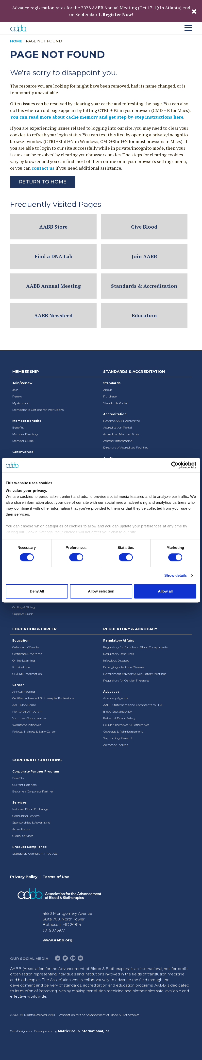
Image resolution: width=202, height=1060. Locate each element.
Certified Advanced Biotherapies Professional (43, 698)
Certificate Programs (27, 654)
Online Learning (23, 660)
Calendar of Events (25, 647)
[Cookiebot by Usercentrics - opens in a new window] (174, 465)
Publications (21, 667)
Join (15, 390)
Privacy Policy (23, 876)
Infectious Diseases (116, 660)
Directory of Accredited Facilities (125, 447)
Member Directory (25, 434)
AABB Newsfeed (53, 315)
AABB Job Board (24, 705)
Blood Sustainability (117, 711)
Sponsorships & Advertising (31, 822)
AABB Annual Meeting (53, 286)
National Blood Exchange (30, 809)
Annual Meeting (23, 691)
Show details (175, 576)
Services (19, 802)
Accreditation (115, 414)
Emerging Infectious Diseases (123, 667)
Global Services (22, 836)
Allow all (165, 591)
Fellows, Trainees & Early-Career (34, 731)
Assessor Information (118, 441)
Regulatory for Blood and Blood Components (135, 647)
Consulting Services (25, 816)
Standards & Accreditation (144, 286)
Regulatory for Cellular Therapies (126, 680)
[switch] (76, 557)
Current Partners (24, 785)
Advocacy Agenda (115, 698)
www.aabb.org (57, 940)
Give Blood (144, 226)
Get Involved (23, 452)
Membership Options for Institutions (38, 410)
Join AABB (144, 256)
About (107, 390)
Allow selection (101, 591)
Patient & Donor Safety (119, 718)
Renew (17, 396)
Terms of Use (56, 876)
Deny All (37, 591)
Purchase (110, 396)
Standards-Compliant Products (34, 853)
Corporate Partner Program (35, 771)
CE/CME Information (27, 674)
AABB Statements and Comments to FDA (132, 705)
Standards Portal (115, 403)
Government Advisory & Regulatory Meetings (134, 674)
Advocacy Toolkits (115, 745)
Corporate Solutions (37, 759)
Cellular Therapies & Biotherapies (126, 725)
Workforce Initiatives (26, 725)
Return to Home (43, 182)
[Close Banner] (194, 11)
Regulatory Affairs (118, 640)
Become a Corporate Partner (32, 791)
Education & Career (34, 629)
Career (18, 685)
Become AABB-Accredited (121, 421)
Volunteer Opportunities (29, 718)
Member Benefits (26, 421)
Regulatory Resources (118, 654)
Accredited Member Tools (121, 434)
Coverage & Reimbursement (123, 731)
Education (144, 315)
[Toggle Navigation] (188, 27)
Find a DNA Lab (53, 256)
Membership (25, 371)
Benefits (18, 427)
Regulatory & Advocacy (130, 629)
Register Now (117, 14)
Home (16, 41)
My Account (20, 403)
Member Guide (23, 441)
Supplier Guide (22, 614)
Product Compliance (29, 847)
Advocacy (111, 691)
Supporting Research (118, 738)
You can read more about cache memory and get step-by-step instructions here (96, 117)
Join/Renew (22, 383)
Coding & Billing (23, 607)
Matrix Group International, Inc (84, 1031)
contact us (43, 168)
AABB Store (53, 226)
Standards (111, 383)
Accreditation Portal (117, 427)
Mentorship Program (27, 711)
